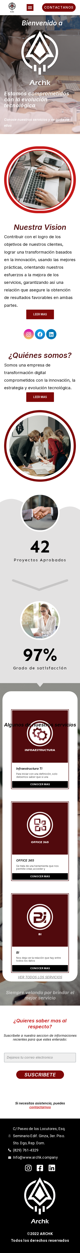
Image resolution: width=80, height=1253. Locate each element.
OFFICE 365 (25, 860)
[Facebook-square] (40, 1168)
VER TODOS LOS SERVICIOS (40, 977)
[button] (30, 7)
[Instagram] (29, 334)
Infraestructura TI (29, 768)
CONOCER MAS (40, 784)
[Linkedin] (51, 334)
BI (17, 952)
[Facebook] (40, 334)
